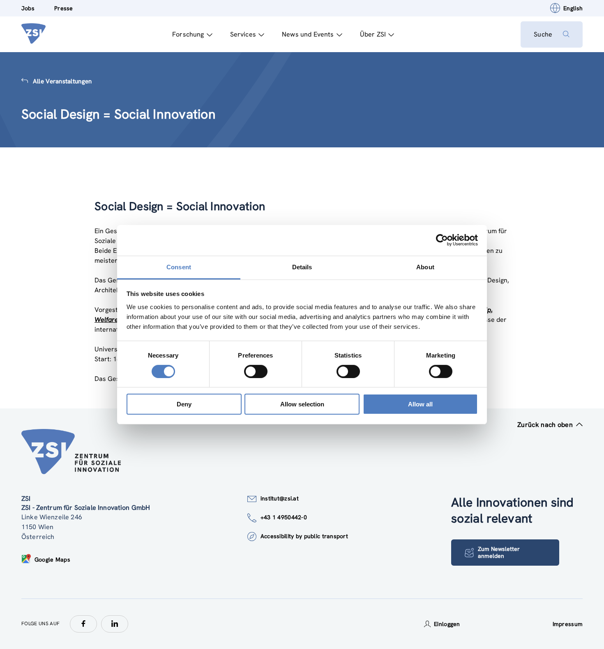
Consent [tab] (178, 266)
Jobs (28, 8)
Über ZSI (373, 34)
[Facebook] (83, 624)
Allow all (420, 404)
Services (243, 34)
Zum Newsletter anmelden (499, 552)
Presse (63, 8)
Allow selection (302, 404)
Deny (184, 404)
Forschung (188, 34)
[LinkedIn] (114, 624)
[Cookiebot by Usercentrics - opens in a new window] (442, 240)
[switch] (255, 371)
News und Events (308, 34)
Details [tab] (302, 266)
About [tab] (425, 266)
